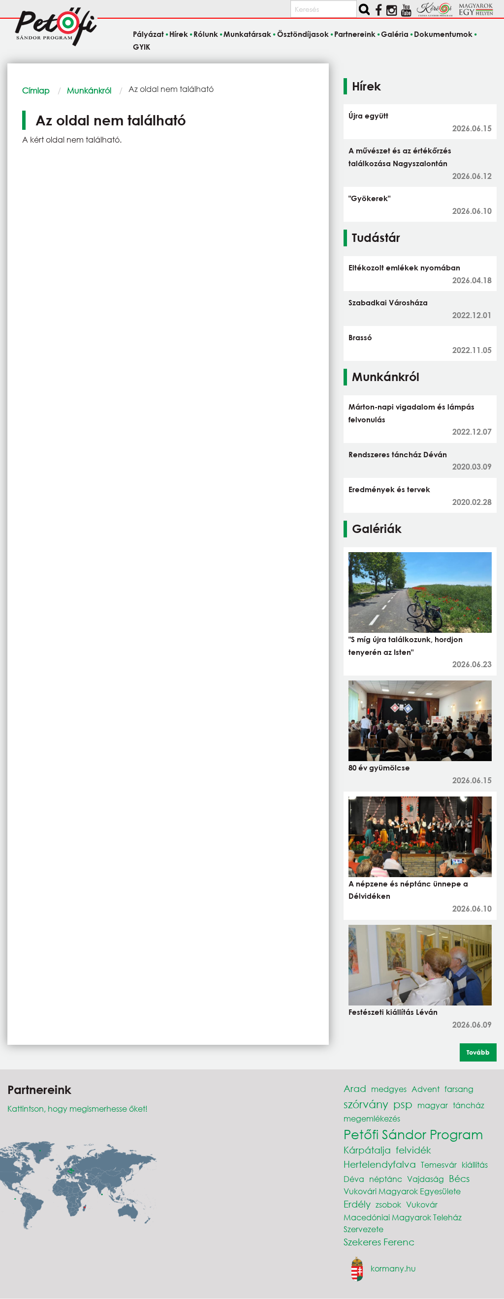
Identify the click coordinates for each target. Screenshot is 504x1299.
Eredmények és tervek (389, 489)
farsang (458, 1089)
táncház (468, 1105)
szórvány (366, 1104)
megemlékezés (372, 1118)
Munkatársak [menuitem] (247, 34)
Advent (425, 1089)
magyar (432, 1105)
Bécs (459, 1178)
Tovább (478, 1052)
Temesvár (439, 1164)
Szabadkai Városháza (388, 302)
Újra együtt (368, 115)
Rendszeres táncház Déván (397, 454)
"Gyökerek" (369, 198)
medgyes (389, 1089)
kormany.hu (393, 1268)
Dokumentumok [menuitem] (443, 34)
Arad (355, 1088)
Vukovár (422, 1204)
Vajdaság (425, 1179)
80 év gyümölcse (379, 767)
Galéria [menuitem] (395, 34)
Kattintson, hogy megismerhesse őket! (77, 1108)
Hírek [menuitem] (178, 34)
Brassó (360, 337)
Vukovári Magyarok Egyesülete (402, 1191)
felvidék (413, 1149)
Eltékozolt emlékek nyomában (404, 267)
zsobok (388, 1204)
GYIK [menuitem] (141, 46)
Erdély (357, 1204)
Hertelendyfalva (380, 1164)
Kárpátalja (367, 1149)
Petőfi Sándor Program (413, 1134)
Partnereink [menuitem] (355, 34)
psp (402, 1104)
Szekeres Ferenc (379, 1241)
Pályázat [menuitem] (148, 34)
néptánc (385, 1179)
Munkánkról (89, 90)
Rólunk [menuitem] (205, 34)
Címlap (36, 90)
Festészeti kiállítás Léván (393, 1011)
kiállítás (475, 1164)
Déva (354, 1179)
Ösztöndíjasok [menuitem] (302, 34)
